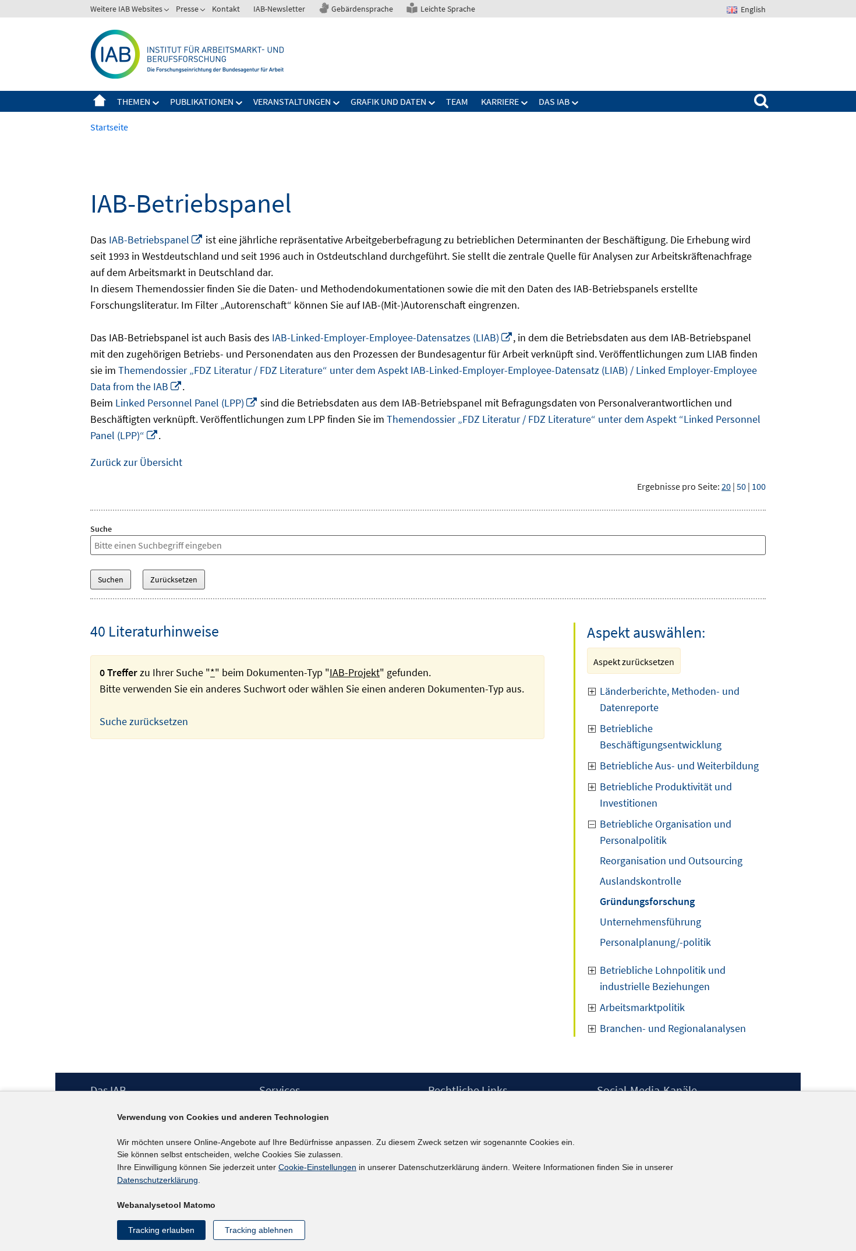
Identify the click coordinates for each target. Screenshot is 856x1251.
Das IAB (554, 101)
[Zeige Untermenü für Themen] (156, 103)
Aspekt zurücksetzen (633, 661)
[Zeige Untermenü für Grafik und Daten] (432, 103)
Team (457, 101)
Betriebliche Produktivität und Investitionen (666, 795)
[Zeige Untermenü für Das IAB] (575, 103)
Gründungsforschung (647, 901)
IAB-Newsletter (279, 8)
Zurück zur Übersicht (136, 462)
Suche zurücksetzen (144, 721)
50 (741, 486)
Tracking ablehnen (259, 1230)
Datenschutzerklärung (157, 1180)
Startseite (99, 101)
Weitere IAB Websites (126, 8)
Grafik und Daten (388, 101)
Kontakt (226, 8)
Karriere (500, 101)
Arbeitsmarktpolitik (642, 1007)
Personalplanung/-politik (655, 942)
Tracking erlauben (161, 1230)
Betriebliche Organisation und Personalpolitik (665, 832)
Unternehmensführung (650, 921)
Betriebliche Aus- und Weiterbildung (679, 765)
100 (759, 486)
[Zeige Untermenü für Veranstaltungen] (336, 103)
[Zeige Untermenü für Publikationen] (239, 103)
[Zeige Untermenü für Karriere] (524, 103)
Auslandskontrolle (640, 881)
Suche (101, 529)
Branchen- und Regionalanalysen (673, 1028)
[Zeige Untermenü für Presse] (203, 11)
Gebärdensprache (362, 8)
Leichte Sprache (447, 8)
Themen (133, 101)
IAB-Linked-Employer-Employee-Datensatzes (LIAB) (392, 337)
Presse (187, 8)
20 (726, 486)
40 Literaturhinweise (154, 631)
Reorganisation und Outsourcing (671, 860)
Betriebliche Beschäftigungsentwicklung (660, 736)
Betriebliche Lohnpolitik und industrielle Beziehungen (663, 978)
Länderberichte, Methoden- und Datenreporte (670, 699)
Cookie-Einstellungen (317, 1167)
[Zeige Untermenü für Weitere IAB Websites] (167, 11)
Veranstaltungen (292, 101)
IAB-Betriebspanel (156, 239)
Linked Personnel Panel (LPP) (186, 402)
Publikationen (202, 101)
